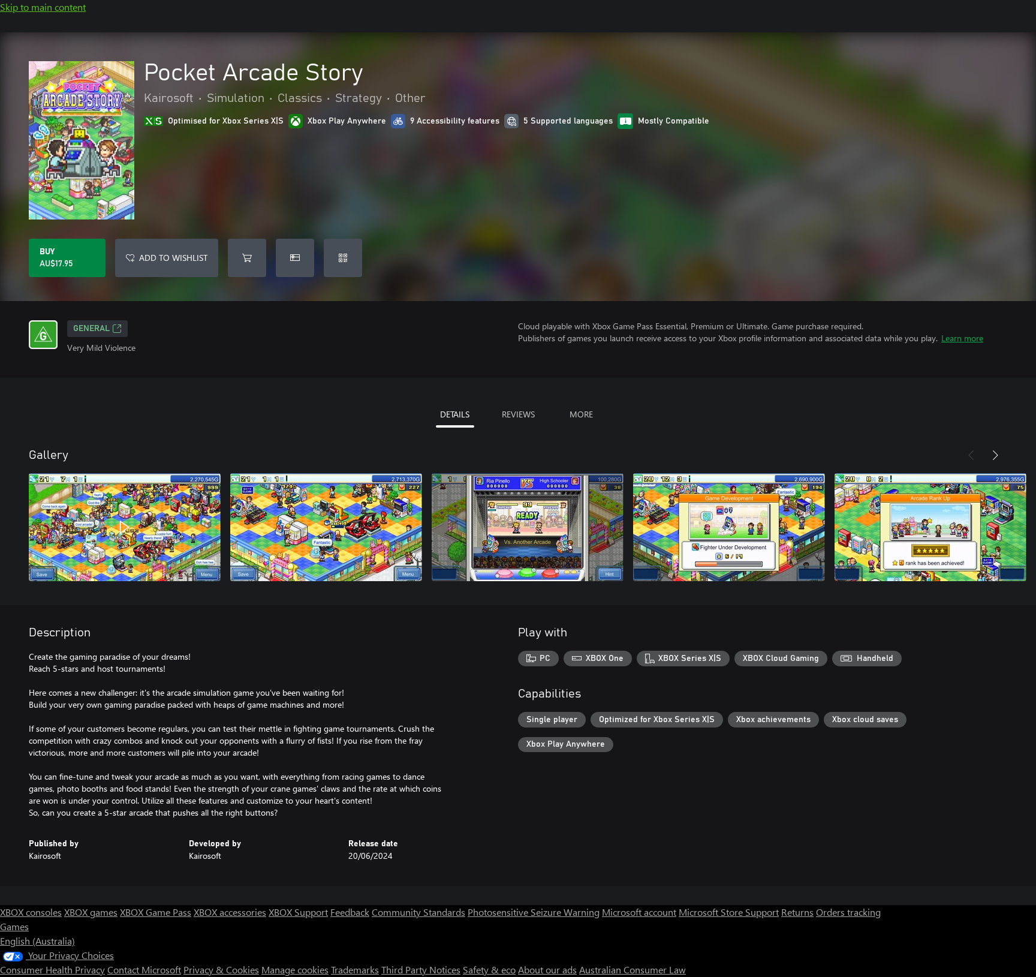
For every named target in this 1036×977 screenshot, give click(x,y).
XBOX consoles (31, 912)
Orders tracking (848, 912)
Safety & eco (489, 969)
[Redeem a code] (343, 258)
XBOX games (91, 912)
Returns (797, 912)
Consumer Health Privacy (52, 969)
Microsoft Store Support (729, 912)
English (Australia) (37, 940)
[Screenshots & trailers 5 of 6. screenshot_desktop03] (930, 527)
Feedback (349, 912)
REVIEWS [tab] (518, 414)
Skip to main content (43, 7)
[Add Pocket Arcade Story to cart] (247, 258)
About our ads (547, 969)
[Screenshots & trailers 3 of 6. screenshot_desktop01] (528, 527)
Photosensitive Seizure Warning (534, 912)
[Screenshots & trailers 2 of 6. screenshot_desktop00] (326, 527)
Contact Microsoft (144, 969)
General (91, 328)
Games (14, 926)
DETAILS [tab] (454, 414)
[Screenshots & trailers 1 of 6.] (125, 527)
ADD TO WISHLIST (173, 257)
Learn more (962, 338)
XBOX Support (298, 912)
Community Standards (418, 912)
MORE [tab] (581, 414)
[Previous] (971, 455)
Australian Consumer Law (632, 969)
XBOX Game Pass (155, 912)
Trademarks (355, 969)
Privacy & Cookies (221, 969)
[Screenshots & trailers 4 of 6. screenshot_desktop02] (729, 527)
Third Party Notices (420, 969)
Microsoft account (639, 912)
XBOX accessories (230, 912)
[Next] (995, 455)
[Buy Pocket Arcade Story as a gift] (295, 258)
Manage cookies (295, 969)
